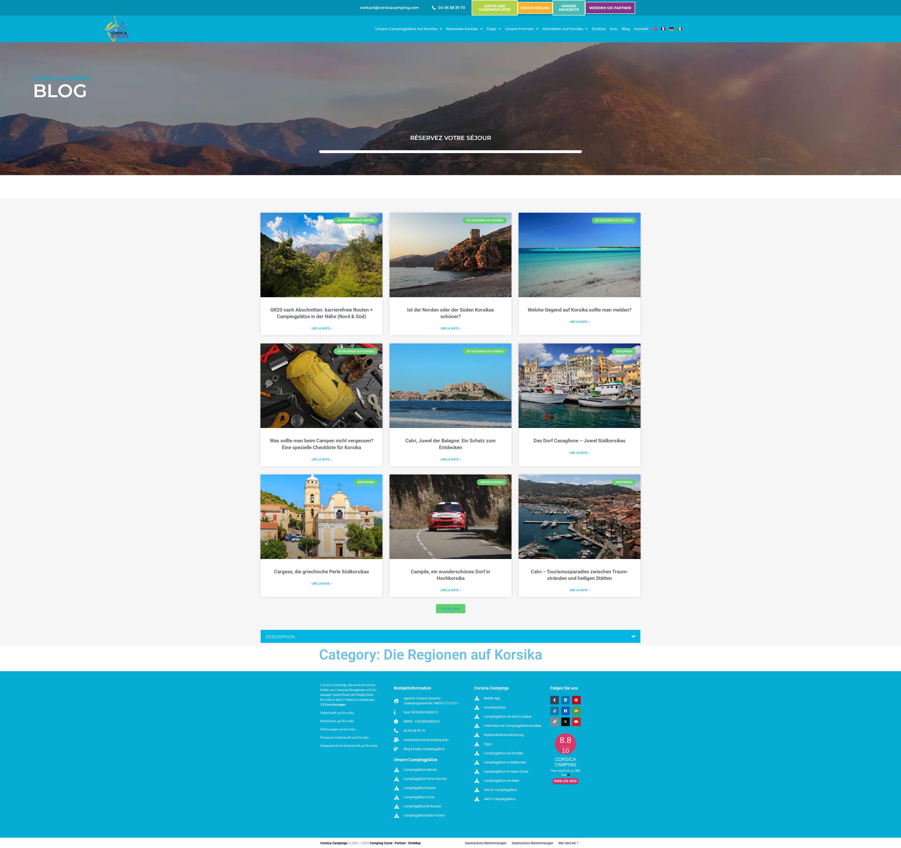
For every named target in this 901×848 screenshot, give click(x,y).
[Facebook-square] (565, 711)
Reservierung (535, 8)
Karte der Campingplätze (495, 8)
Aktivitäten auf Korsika (562, 29)
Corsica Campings (334, 843)
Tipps (491, 29)
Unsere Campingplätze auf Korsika (406, 29)
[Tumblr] (554, 700)
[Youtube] (576, 722)
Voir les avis (565, 781)
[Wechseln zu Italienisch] (680, 28)
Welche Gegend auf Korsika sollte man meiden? (579, 310)
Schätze (599, 29)
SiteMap (414, 843)
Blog (626, 29)
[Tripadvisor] (576, 711)
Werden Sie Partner (610, 8)
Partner (400, 843)
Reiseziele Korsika (462, 29)
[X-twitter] (565, 722)
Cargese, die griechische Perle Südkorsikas (321, 571)
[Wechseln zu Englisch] (655, 28)
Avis (613, 29)
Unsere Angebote (568, 8)
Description (280, 637)
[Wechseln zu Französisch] (663, 28)
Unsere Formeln (519, 29)
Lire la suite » (322, 328)
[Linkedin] (565, 700)
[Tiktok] (554, 711)
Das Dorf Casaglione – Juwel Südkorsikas (580, 440)
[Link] (554, 722)
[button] (450, 608)
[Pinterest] (576, 700)
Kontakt (641, 29)
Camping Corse (381, 843)
